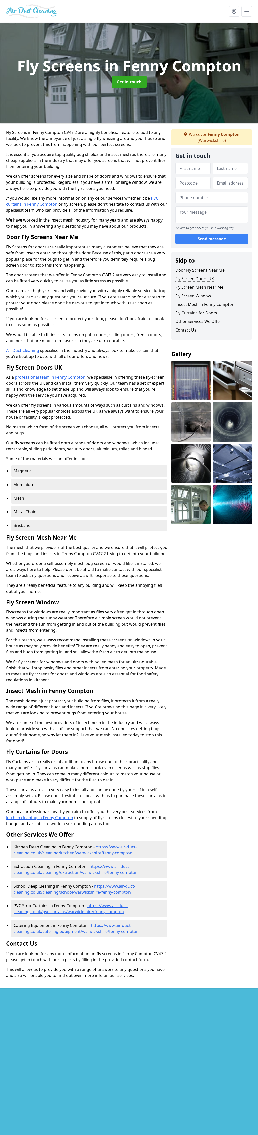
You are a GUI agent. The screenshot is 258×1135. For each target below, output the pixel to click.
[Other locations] (234, 11)
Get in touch (129, 82)
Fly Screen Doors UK (194, 278)
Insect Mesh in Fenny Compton (204, 304)
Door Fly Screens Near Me (200, 270)
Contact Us (185, 330)
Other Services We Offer (198, 321)
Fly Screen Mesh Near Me (199, 287)
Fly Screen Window (193, 296)
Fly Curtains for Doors (196, 313)
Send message (212, 239)
